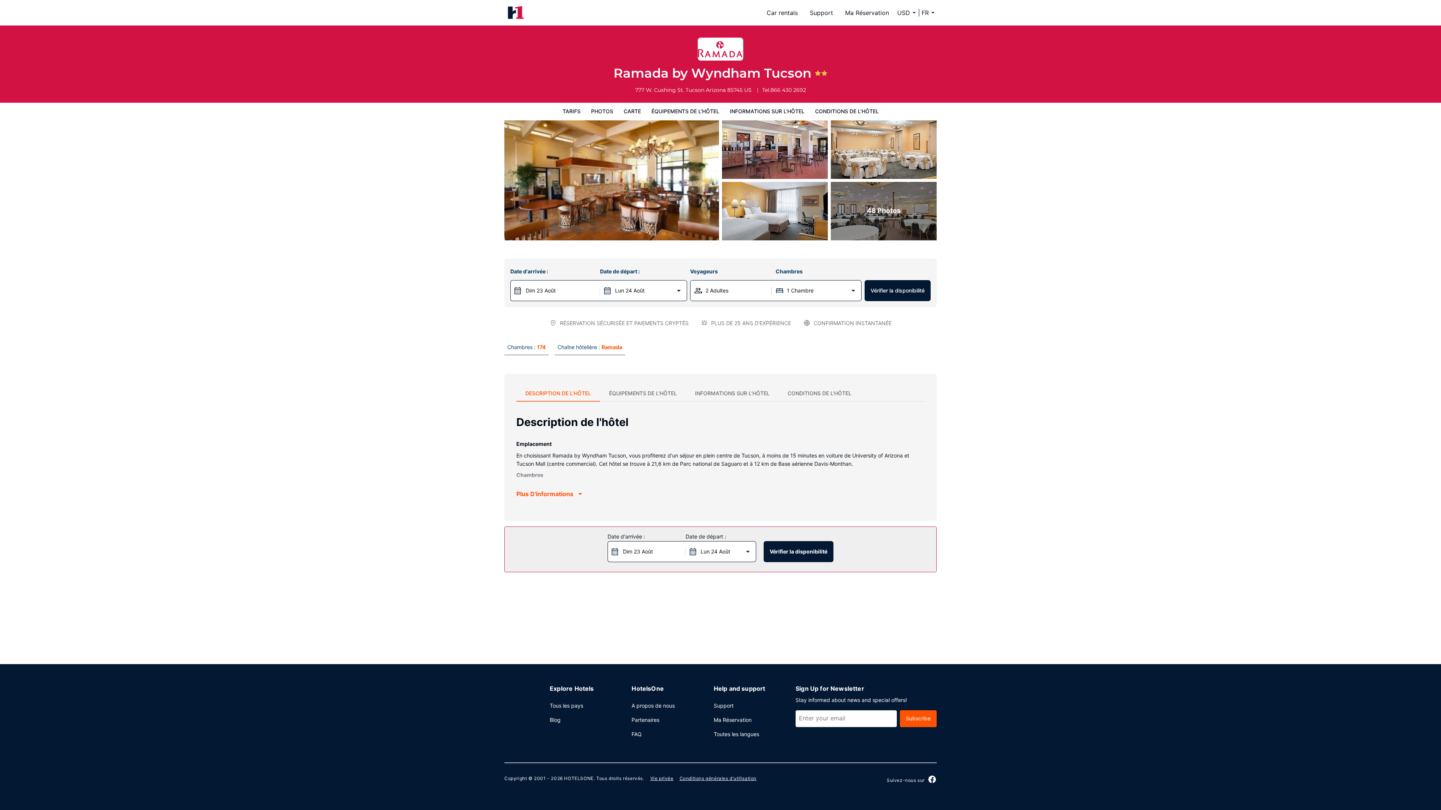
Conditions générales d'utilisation (718, 778)
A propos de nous (653, 705)
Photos (602, 111)
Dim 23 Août (541, 290)
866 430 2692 (788, 90)
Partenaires (645, 720)
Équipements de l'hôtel (685, 111)
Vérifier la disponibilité (898, 290)
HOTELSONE (578, 778)
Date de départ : (620, 271)
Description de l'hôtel (558, 393)
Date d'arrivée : (529, 271)
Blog (555, 720)
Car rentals (782, 12)
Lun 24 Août (630, 290)
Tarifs (572, 111)
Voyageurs (704, 271)
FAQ (637, 734)
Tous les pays (566, 705)
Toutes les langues (736, 734)
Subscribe (918, 718)
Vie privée (662, 778)
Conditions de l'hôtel (847, 111)
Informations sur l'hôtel (767, 111)
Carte (632, 111)
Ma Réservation (867, 12)
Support (821, 12)
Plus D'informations (544, 494)
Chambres (789, 271)
